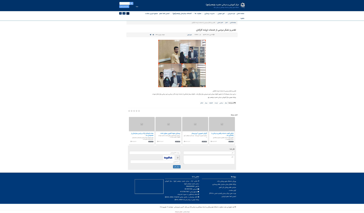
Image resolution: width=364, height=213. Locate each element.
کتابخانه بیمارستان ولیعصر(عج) (182, 13)
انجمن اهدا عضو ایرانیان (229, 196)
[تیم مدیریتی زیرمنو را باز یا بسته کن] (226, 13)
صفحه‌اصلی (233, 22)
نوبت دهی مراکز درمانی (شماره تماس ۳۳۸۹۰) (222, 193)
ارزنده (216, 103)
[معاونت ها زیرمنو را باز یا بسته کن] (193, 13)
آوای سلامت (232, 190)
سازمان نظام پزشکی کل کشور (227, 187)
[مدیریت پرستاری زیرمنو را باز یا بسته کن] (203, 13)
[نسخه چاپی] (153, 35)
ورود (137, 6)
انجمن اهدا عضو (164, 13)
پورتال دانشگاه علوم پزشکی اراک (226, 181)
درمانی (221, 103)
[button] (124, 6)
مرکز (226, 103)
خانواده (211, 103)
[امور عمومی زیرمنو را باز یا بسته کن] (216, 13)
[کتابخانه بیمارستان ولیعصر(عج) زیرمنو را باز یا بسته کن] (171, 13)
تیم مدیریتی (231, 13)
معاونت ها (198, 13)
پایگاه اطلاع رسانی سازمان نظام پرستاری (224, 184)
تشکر (201, 103)
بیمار (206, 103)
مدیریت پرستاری (209, 13)
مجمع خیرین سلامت (151, 13)
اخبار (226, 22)
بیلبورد (242, 18)
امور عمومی (221, 13)
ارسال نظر (176, 167)
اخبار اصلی (220, 22)
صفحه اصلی (240, 13)
